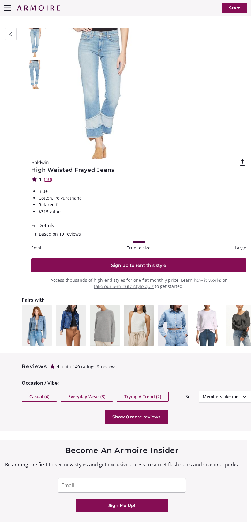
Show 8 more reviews (136, 417)
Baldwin (40, 162)
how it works (207, 280)
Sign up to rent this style (138, 265)
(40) (48, 179)
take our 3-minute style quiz (124, 286)
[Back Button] (11, 34)
